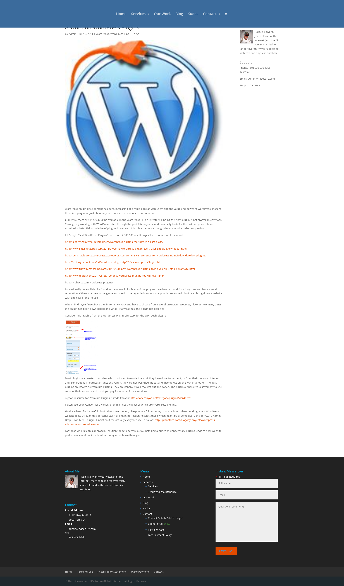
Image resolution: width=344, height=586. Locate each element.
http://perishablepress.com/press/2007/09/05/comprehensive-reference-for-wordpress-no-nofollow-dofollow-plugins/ (135, 255)
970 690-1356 (263, 67)
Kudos (193, 14)
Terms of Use (156, 529)
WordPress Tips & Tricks (124, 34)
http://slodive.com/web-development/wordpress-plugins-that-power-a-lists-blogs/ (114, 242)
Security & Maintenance (162, 492)
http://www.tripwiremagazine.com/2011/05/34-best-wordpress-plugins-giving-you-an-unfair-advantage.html (130, 269)
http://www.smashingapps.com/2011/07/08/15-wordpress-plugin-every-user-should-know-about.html (126, 248)
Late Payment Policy (160, 535)
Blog (179, 14)
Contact (210, 14)
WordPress (102, 34)
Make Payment (140, 571)
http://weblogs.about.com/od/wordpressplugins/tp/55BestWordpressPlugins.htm (113, 262)
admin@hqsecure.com (261, 78)
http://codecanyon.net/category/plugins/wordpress (161, 398)
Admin (73, 34)
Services (138, 14)
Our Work (162, 14)
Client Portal (159, 523)
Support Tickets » (250, 85)
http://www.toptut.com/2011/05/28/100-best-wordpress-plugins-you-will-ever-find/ (114, 275)
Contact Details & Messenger (165, 518)
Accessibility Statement (112, 571)
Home (121, 14)
